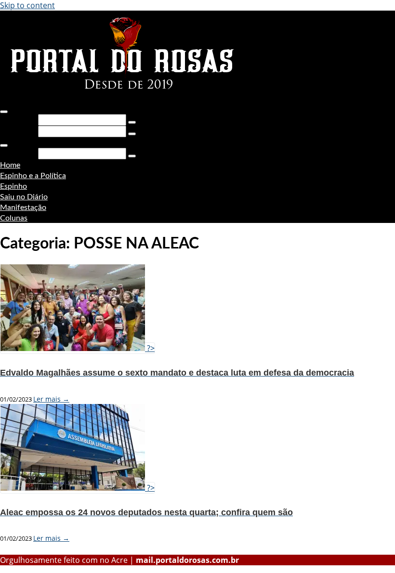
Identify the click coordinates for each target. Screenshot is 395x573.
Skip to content (27, 5)
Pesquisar (18, 119)
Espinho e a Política (33, 176)
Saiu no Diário (24, 197)
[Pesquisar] (132, 122)
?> (150, 348)
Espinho (13, 186)
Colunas (13, 218)
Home (10, 165)
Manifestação (23, 207)
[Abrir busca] (4, 111)
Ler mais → (51, 399)
